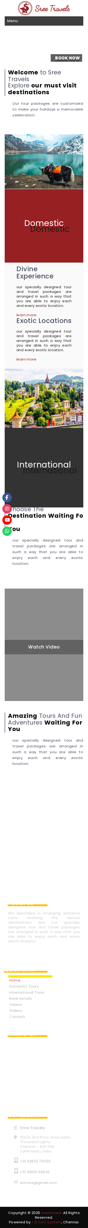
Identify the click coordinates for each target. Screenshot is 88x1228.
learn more (26, 314)
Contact (17, 1016)
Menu (12, 21)
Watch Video (44, 647)
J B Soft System (46, 1222)
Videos (15, 1004)
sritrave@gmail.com (38, 1182)
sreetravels (51, 1212)
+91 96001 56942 (35, 1171)
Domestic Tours (23, 986)
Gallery (15, 1010)
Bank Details (20, 998)
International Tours (27, 992)
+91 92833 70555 (35, 1161)
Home (14, 980)
